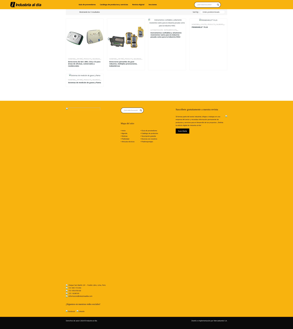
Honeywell (72, 59)
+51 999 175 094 (75, 288)
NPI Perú (80, 59)
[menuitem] (87, 4)
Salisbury (219, 24)
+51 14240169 (74, 293)
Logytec (204, 24)
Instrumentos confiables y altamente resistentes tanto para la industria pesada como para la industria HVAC (166, 35)
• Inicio (123, 131)
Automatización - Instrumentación (164, 30)
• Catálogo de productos (149, 133)
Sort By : (196, 12)
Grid (70, 12)
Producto (87, 59)
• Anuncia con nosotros (149, 139)
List (74, 12)
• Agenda (124, 133)
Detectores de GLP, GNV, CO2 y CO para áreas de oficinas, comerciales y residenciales (84, 64)
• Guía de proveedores (149, 131)
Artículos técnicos (128, 142)
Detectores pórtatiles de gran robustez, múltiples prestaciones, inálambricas (123, 64)
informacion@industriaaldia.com (80, 296)
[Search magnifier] (218, 4)
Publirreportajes (147, 142)
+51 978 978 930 (75, 291)
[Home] (25, 4)
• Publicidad (125, 139)
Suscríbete (182, 131)
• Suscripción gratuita (148, 136)
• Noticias (124, 136)
